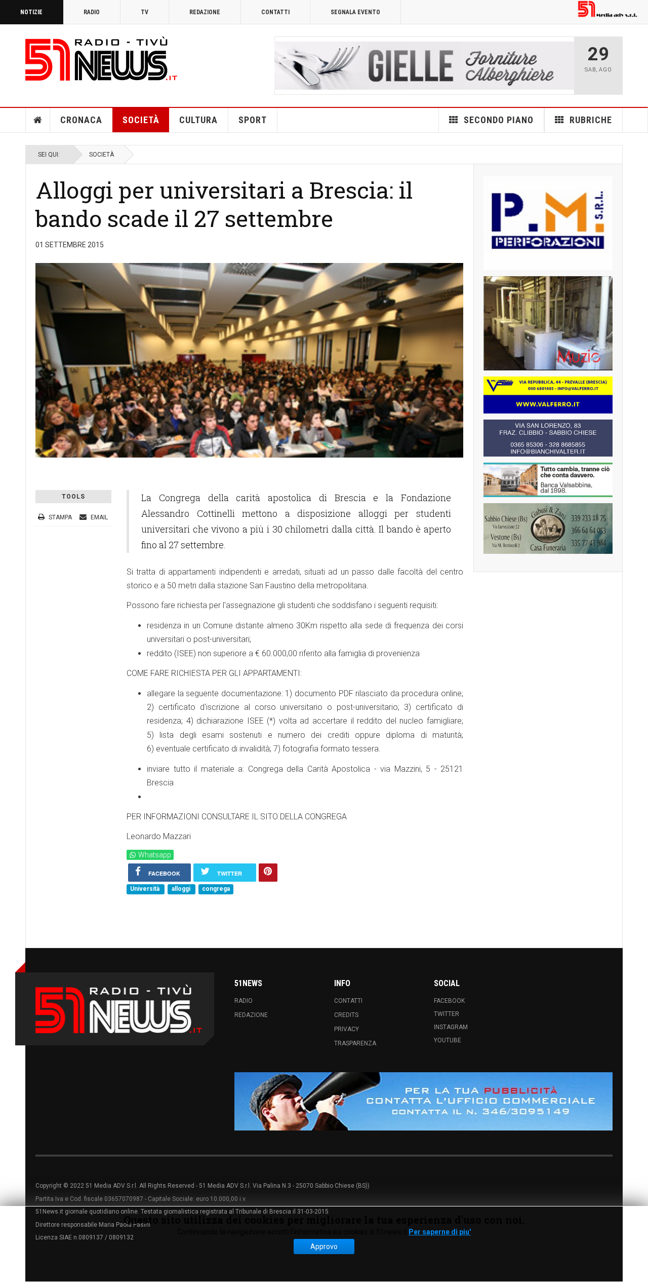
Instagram (451, 1027)
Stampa (60, 517)
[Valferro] (548, 394)
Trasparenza (355, 1043)
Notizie (31, 12)
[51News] (101, 58)
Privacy (346, 1029)
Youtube (447, 1040)
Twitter (446, 1013)
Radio (92, 12)
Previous (285, 65)
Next (563, 65)
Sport (252, 120)
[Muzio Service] (548, 323)
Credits (346, 1015)
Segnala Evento (355, 12)
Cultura (198, 120)
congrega (216, 889)
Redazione (204, 12)
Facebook (449, 1000)
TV (144, 12)
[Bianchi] (548, 438)
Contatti (275, 12)
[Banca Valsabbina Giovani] (548, 480)
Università (145, 889)
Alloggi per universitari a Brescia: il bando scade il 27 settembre (224, 204)
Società (141, 120)
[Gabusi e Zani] (548, 528)
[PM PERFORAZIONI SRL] (548, 223)
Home (38, 120)
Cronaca (81, 120)
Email (98, 517)
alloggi (182, 889)
